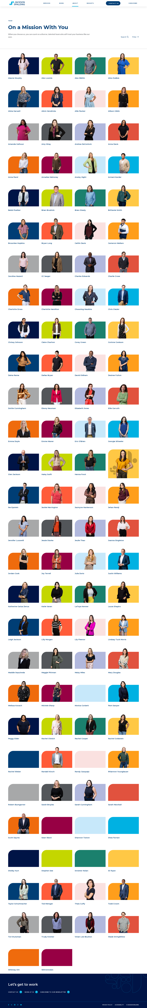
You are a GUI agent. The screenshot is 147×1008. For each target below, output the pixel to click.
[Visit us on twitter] (11, 1005)
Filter (134, 37)
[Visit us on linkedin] (15, 1005)
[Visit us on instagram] (18, 1005)
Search (123, 37)
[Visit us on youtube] (21, 1005)
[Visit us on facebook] (8, 1005)
